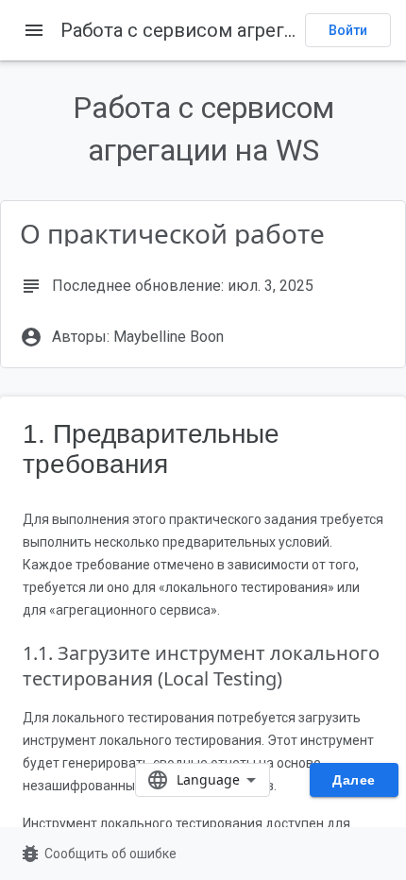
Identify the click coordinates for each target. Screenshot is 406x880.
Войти (348, 30)
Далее (354, 779)
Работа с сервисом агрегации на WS (223, 30)
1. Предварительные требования (151, 449)
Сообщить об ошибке (98, 853)
